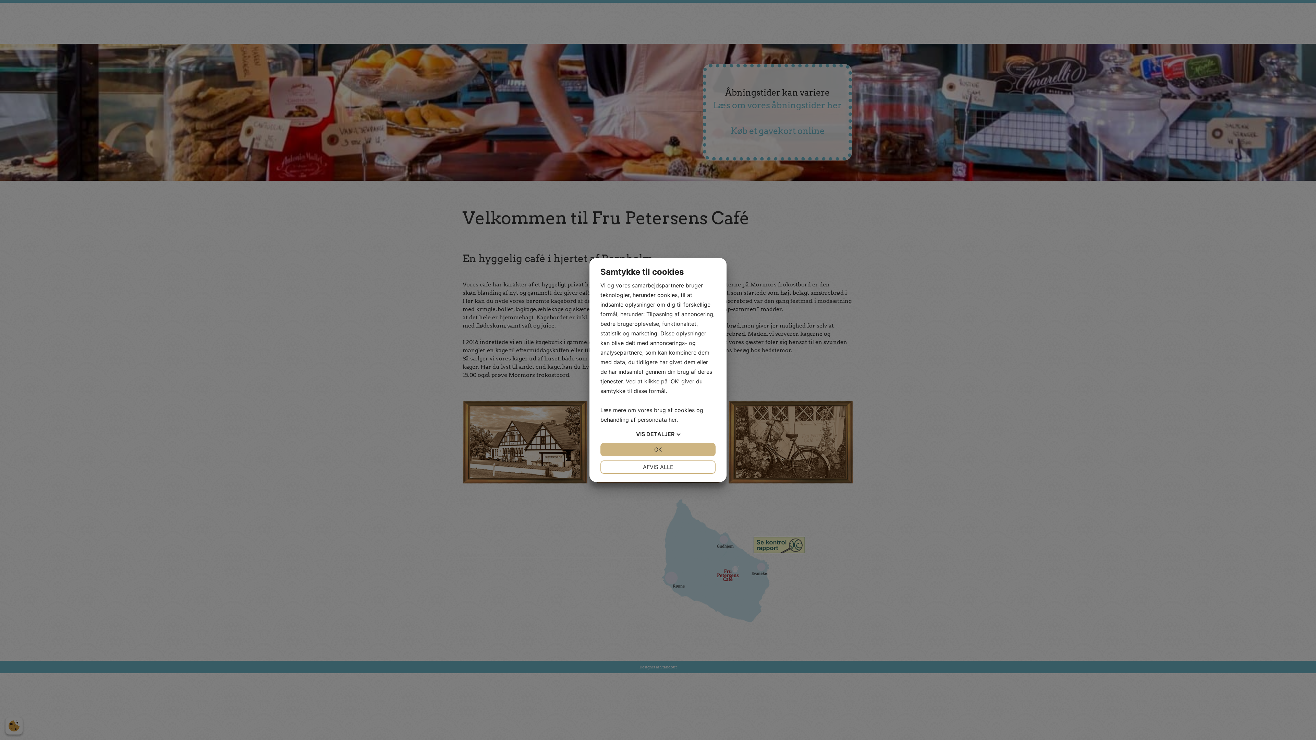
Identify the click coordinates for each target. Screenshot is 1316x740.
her (673, 419)
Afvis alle (658, 467)
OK (658, 449)
